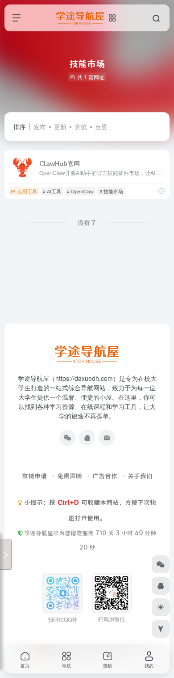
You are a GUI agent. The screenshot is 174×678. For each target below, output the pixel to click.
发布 (39, 126)
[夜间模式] (161, 607)
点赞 (101, 126)
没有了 (87, 223)
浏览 (81, 126)
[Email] (107, 438)
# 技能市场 (111, 191)
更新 (60, 126)
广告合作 (104, 476)
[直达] (161, 191)
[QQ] (87, 438)
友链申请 (34, 476)
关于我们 (140, 476)
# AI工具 (52, 191)
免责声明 (69, 476)
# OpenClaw (80, 191)
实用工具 (27, 191)
